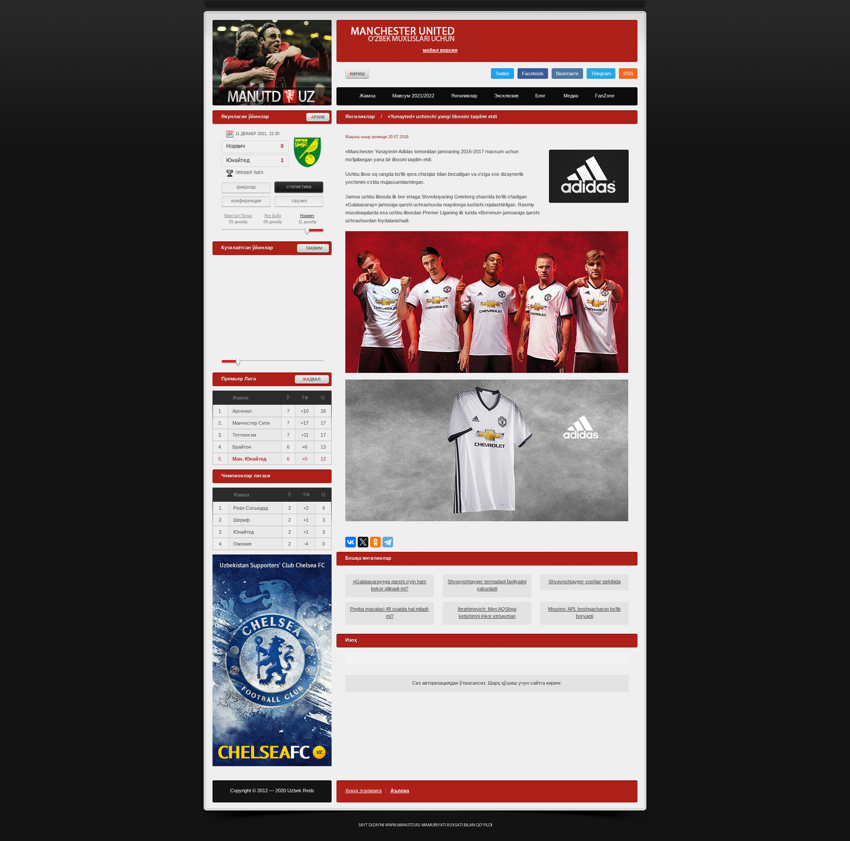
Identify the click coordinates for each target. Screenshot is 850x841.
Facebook (533, 73)
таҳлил (299, 200)
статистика (298, 186)
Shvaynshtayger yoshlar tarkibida (585, 581)
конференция (246, 200)
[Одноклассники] (375, 542)
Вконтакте (567, 73)
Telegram (601, 73)
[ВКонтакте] (350, 542)
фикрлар (246, 187)
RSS (628, 73)
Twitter (502, 73)
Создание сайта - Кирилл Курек (425, 825)
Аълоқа (399, 790)
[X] (363, 542)
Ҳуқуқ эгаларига (363, 790)
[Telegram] (387, 542)
